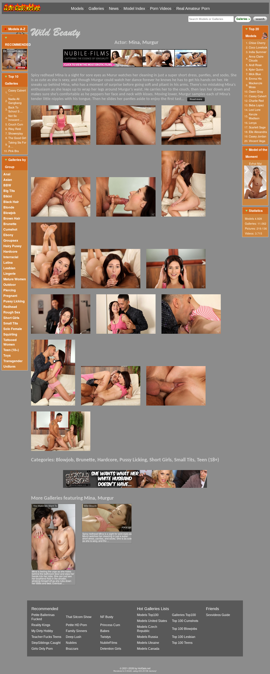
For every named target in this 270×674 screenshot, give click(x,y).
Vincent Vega (257, 141)
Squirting (10, 334)
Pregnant (10, 295)
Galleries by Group (15, 163)
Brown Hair (11, 218)
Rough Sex (11, 312)
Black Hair (11, 201)
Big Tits (9, 190)
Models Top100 (148, 615)
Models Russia (147, 636)
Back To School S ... (15, 109)
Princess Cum (110, 625)
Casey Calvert (257, 96)
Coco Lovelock (258, 47)
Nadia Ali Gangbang (15, 101)
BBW (7, 185)
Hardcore (10, 251)
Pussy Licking (14, 301)
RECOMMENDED (16, 44)
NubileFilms (108, 642)
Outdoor (9, 284)
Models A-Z (16, 29)
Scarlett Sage (257, 127)
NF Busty (106, 617)
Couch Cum (15, 124)
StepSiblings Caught (45, 642)
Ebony (8, 235)
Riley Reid (14, 129)
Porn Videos (160, 8)
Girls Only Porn (42, 648)
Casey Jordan (257, 136)
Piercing (9, 290)
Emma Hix (255, 78)
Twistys (105, 636)
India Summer (257, 52)
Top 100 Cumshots (185, 621)
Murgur (150, 42)
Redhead (10, 306)
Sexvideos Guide (218, 615)
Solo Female (12, 328)
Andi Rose (255, 65)
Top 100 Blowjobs (184, 628)
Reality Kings (40, 625)
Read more (196, 99)
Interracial (10, 257)
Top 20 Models (252, 32)
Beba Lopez (256, 105)
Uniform (9, 366)
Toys (7, 355)
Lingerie (9, 273)
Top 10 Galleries (11, 80)
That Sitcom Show (79, 617)
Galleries (96, 8)
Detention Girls (110, 648)
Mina (134, 42)
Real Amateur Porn (193, 8)
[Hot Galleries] (21, 12)
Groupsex (10, 240)
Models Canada (148, 648)
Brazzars (72, 648)
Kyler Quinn (256, 69)
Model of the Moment (256, 153)
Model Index (134, 8)
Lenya (253, 123)
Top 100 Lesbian (183, 636)
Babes (104, 631)
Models (77, 8)
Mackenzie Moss (255, 85)
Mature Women (14, 279)
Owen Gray (256, 91)
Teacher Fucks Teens (46, 636)
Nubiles (71, 642)
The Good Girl (17, 138)
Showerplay (15, 133)
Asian (7, 179)
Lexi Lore (255, 110)
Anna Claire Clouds (256, 58)
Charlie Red (256, 101)
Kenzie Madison (254, 116)
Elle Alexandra (258, 132)
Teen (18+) (11, 350)
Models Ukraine (148, 642)
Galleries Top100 (184, 615)
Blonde (8, 207)
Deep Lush (73, 636)
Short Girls (11, 317)
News (114, 8)
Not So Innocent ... (15, 118)
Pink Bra (13, 151)
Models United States (152, 621)
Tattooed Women (10, 342)
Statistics (256, 210)
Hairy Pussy (12, 246)
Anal (6, 174)
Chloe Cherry (257, 43)
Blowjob (9, 212)
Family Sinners (76, 631)
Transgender (13, 361)
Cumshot (10, 229)
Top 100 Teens (182, 642)
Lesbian (9, 268)
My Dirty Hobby (42, 631)
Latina (8, 262)
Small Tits (10, 323)
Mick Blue (255, 74)
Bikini (7, 196)
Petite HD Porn (76, 625)
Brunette (9, 224)
